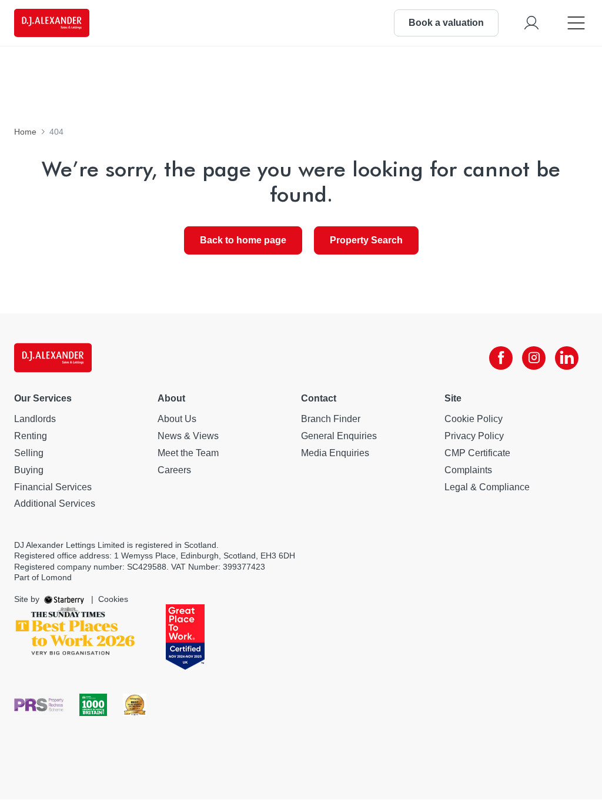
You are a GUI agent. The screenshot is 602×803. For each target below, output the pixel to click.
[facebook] (501, 358)
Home (25, 132)
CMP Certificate (477, 453)
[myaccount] (531, 23)
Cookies (113, 599)
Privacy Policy (474, 436)
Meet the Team (188, 453)
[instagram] (534, 358)
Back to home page (243, 240)
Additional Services (54, 503)
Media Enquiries (335, 453)
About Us (177, 419)
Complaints (468, 470)
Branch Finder (330, 419)
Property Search (366, 240)
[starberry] (65, 599)
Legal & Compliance (487, 487)
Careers (174, 470)
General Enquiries (339, 436)
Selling (29, 453)
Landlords (35, 419)
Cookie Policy (473, 419)
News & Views (188, 436)
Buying (29, 470)
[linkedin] (566, 358)
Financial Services (53, 487)
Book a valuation (446, 23)
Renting (30, 436)
